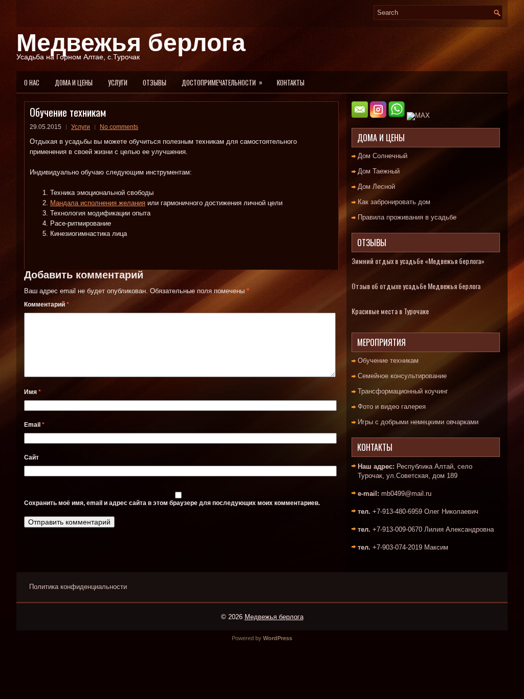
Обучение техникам (388, 360)
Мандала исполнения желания (97, 203)
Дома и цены (74, 82)
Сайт (31, 457)
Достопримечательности (222, 82)
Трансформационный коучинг (403, 391)
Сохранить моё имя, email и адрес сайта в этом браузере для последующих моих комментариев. (172, 503)
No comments (119, 126)
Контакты (290, 82)
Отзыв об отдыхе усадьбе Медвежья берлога (416, 285)
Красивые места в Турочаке (390, 310)
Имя (32, 392)
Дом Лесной (376, 186)
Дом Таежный (379, 171)
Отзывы (154, 82)
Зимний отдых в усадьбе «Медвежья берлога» (418, 260)
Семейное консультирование (402, 376)
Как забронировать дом (394, 202)
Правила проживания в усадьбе (407, 217)
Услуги (117, 82)
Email (34, 424)
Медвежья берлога (131, 42)
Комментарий (46, 304)
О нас (31, 82)
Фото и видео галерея (392, 406)
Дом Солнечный (382, 156)
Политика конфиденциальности (78, 587)
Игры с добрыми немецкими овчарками (418, 422)
